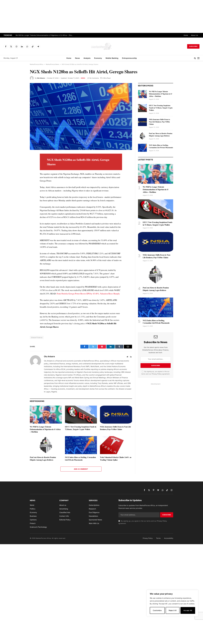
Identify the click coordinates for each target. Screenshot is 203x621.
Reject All (172, 610)
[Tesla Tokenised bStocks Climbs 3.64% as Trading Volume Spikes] (116, 445)
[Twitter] (21, 166)
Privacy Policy (157, 374)
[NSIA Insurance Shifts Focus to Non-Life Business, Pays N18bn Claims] (116, 415)
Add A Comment (81, 469)
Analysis (87, 58)
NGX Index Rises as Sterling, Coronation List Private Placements (80, 458)
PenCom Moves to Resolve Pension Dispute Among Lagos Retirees (43, 458)
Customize (157, 610)
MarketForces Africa (36, 64)
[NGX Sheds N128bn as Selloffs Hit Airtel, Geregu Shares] (81, 116)
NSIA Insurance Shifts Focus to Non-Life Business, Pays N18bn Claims (115, 428)
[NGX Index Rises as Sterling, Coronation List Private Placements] (81, 445)
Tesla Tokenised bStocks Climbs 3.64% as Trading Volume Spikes (115, 458)
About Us (194, 35)
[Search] (195, 58)
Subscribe (193, 46)
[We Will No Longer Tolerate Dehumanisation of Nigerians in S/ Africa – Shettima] (46, 415)
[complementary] (172, 603)
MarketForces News (52, 64)
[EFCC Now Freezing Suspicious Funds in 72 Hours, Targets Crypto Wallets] (81, 415)
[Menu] (198, 58)
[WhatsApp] (21, 204)
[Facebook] (21, 161)
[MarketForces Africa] (101, 46)
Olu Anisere (41, 78)
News (77, 58)
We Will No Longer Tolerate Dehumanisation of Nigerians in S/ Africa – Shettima (45, 429)
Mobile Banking (112, 58)
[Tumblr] (21, 188)
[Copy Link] (21, 210)
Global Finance (36, 337)
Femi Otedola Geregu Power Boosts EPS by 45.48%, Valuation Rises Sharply (88, 293)
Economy (98, 58)
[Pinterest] (21, 177)
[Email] (21, 183)
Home (186, 35)
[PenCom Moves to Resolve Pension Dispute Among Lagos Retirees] (46, 445)
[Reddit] (21, 193)
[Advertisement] (101, 16)
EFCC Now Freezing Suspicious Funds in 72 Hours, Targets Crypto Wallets (44, 35)
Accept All (187, 610)
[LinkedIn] (21, 172)
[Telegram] (21, 199)
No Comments (94, 78)
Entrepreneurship (129, 58)
